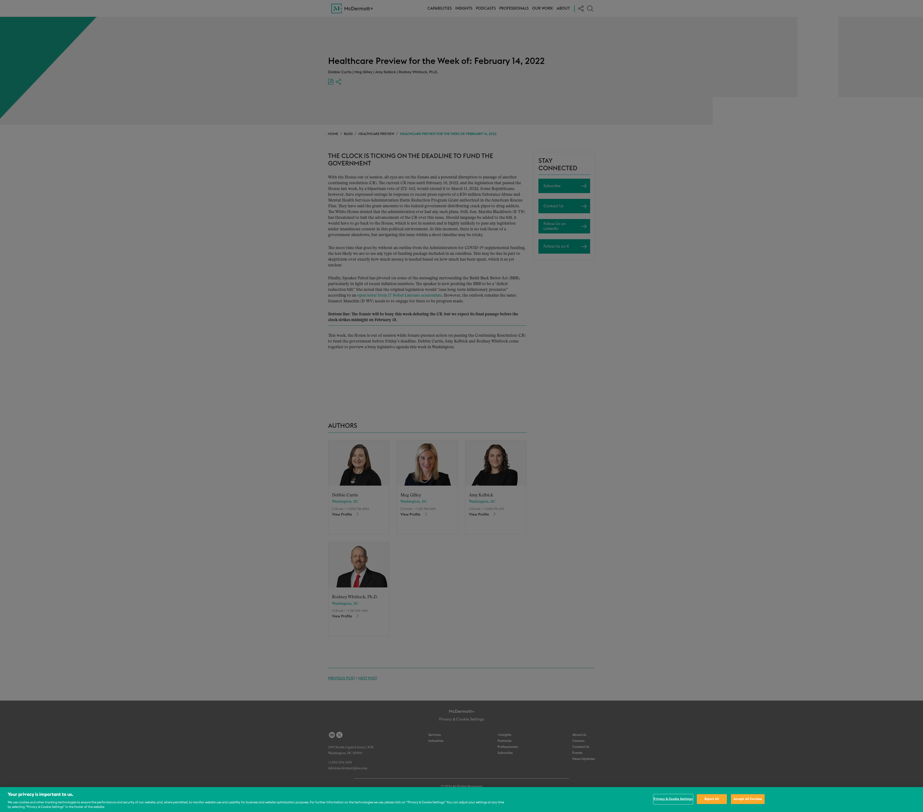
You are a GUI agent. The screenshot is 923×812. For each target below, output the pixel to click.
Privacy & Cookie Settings (673, 799)
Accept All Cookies (748, 799)
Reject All (712, 799)
